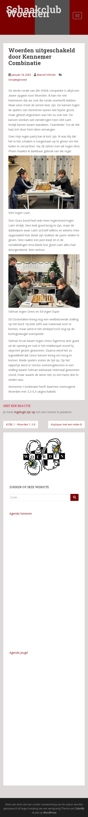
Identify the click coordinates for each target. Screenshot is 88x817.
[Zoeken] (74, 497)
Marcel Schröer (46, 75)
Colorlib (79, 808)
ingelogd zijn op (24, 412)
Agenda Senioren (20, 513)
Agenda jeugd (18, 653)
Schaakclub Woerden (33, 6)
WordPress (49, 812)
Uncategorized (17, 79)
